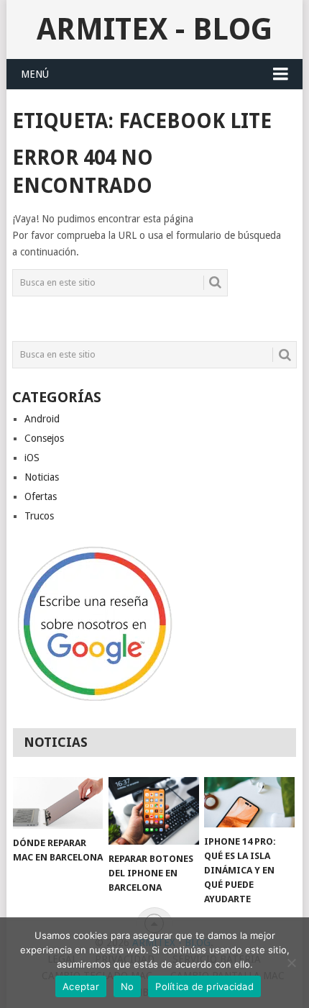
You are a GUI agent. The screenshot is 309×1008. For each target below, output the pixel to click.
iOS (32, 457)
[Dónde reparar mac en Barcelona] (58, 803)
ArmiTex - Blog (154, 29)
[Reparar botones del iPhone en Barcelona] (153, 811)
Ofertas (40, 496)
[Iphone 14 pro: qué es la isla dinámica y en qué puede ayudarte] (249, 802)
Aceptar (81, 986)
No (127, 986)
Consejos (44, 438)
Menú (35, 74)
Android (42, 418)
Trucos (39, 516)
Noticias (41, 477)
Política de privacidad (204, 986)
